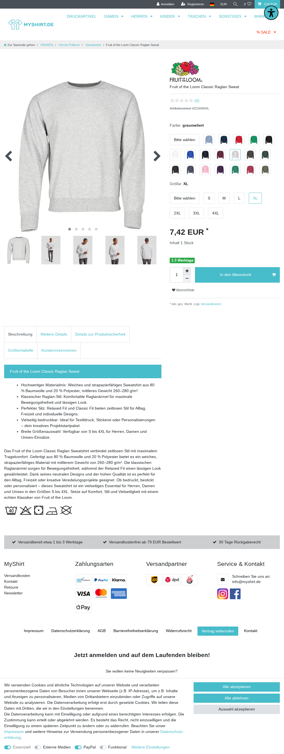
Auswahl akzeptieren (237, 709)
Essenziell (22, 747)
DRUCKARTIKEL (82, 16)
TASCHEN (197, 16)
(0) (196, 100)
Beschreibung (20, 334)
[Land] (212, 4)
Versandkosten (210, 304)
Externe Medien (57, 747)
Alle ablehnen (236, 698)
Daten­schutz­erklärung (70, 630)
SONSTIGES (230, 16)
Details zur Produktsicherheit (100, 334)
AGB (102, 630)
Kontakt (10, 581)
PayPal (89, 747)
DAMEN (111, 16)
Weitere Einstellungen (150, 747)
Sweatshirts (93, 45)
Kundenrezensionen (59, 350)
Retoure (11, 587)
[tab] (20, 334)
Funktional (117, 747)
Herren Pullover (69, 45)
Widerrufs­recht (179, 630)
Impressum (34, 630)
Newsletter (13, 593)
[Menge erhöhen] (187, 271)
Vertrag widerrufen (218, 631)
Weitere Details (53, 334)
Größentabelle (20, 350)
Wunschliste (184, 290)
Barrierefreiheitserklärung (135, 630)
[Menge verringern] (187, 279)
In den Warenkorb (235, 274)
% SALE (264, 32)
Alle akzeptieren (237, 686)
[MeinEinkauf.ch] (190, 580)
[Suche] (235, 4)
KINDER (168, 16)
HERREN (139, 16)
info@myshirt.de (246, 581)
